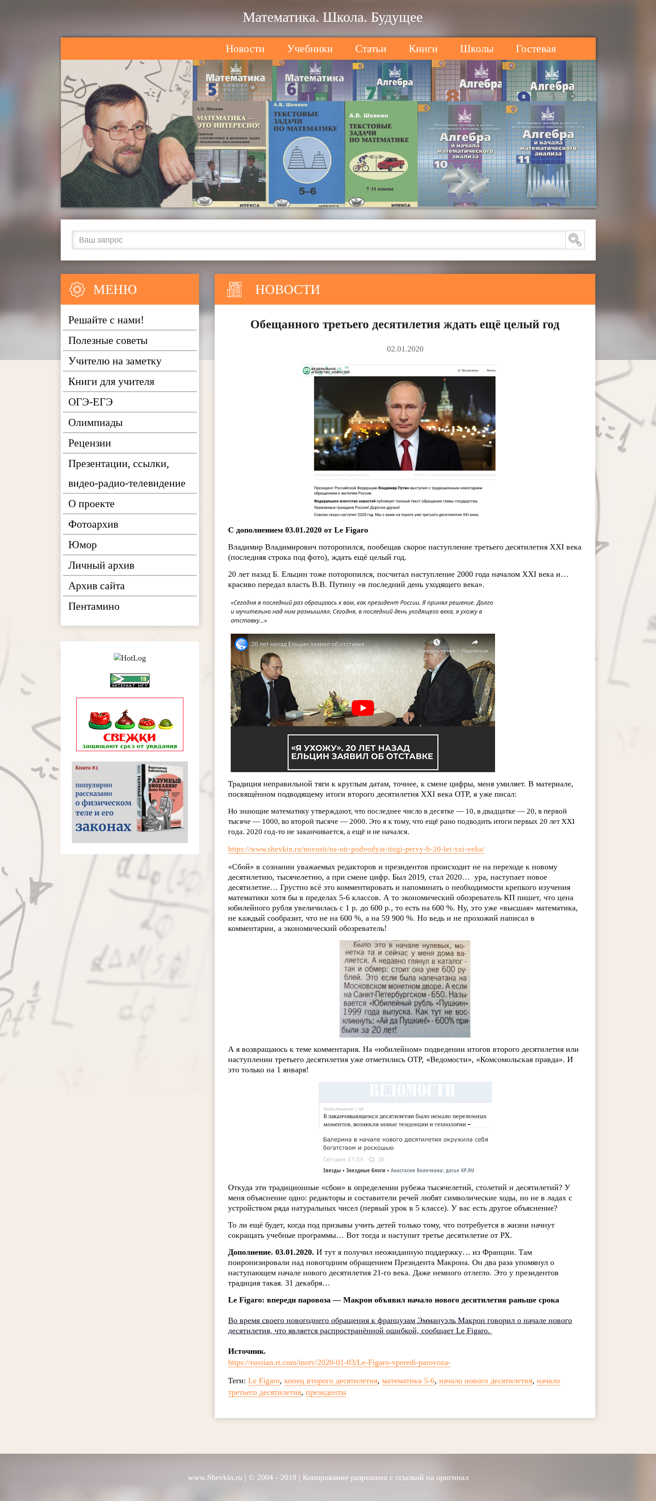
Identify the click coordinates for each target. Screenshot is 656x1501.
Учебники (310, 48)
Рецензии (89, 443)
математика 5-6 (408, 1380)
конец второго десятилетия (331, 1380)
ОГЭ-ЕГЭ (90, 402)
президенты (326, 1392)
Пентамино (94, 606)
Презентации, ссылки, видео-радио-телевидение (127, 473)
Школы (477, 48)
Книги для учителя (111, 381)
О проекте (91, 503)
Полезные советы (108, 340)
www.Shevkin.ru (215, 1477)
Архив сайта (96, 585)
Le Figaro (264, 1380)
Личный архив (101, 565)
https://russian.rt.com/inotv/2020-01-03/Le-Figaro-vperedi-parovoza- (339, 1362)
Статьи (370, 48)
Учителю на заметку (115, 361)
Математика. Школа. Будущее (333, 17)
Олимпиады (95, 422)
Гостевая (536, 48)
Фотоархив (93, 524)
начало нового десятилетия (485, 1380)
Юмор (82, 544)
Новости (245, 48)
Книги (423, 48)
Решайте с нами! (106, 320)
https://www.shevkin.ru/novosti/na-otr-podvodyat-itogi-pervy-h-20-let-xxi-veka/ (356, 849)
